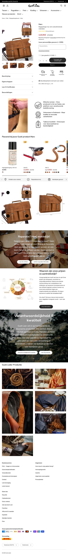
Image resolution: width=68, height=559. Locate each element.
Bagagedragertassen (14, 18)
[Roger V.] (67, 172)
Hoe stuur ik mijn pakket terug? (44, 466)
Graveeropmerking (44, 51)
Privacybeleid (39, 479)
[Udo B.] (33, 153)
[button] (4, 5)
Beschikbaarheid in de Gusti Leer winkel (51, 81)
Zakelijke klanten (7, 518)
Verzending (53, 37)
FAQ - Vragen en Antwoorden (10, 466)
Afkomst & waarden (8, 511)
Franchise (4, 508)
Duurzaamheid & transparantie (40, 347)
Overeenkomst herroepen (9, 476)
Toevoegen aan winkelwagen (58, 60)
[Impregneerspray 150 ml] (12, 153)
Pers (3, 521)
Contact (4, 479)
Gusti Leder (8, 553)
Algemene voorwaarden (42, 476)
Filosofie (4, 495)
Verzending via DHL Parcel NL (10, 1)
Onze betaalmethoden (8, 469)
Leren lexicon (6, 486)
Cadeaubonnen (6, 498)
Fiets (7, 18)
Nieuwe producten (8, 14)
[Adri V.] (55, 153)
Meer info (28, 58)
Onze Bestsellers (46, 306)
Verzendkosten (6, 473)
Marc (22, 18)
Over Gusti (23, 347)
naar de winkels (23, 262)
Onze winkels (6, 501)
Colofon (37, 473)
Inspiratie (4, 515)
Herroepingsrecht (40, 469)
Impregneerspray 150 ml (9, 168)
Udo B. (25, 168)
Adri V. (47, 168)
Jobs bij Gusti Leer (7, 505)
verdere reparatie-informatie (41, 262)
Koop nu (52, 65)
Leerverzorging (6, 483)
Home (3, 18)
